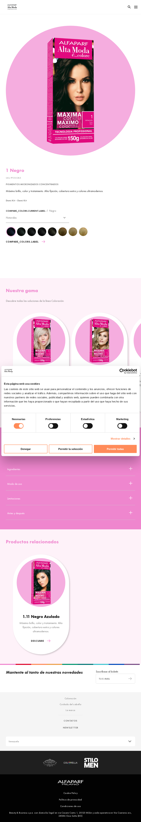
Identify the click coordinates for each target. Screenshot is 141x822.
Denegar (26, 449)
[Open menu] (136, 7)
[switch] (53, 426)
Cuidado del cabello (71, 704)
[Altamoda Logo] (12, 7)
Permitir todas (115, 449)
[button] (64, 143)
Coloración (71, 698)
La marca (70, 710)
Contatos (70, 720)
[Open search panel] (127, 7)
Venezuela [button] (14, 741)
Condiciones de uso (70, 806)
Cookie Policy (70, 793)
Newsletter (70, 727)
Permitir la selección (70, 449)
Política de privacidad (70, 799)
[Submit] (128, 678)
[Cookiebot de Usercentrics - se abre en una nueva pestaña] (122, 371)
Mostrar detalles (121, 438)
